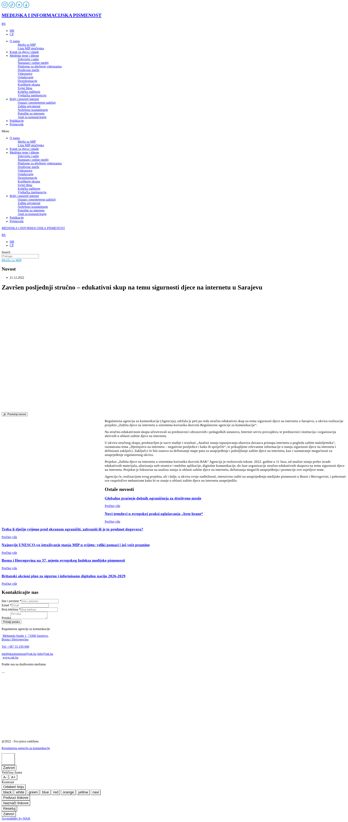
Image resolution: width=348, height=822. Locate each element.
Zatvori (9, 768)
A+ (13, 777)
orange (68, 792)
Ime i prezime (11, 601)
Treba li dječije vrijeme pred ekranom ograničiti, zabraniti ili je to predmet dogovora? (72, 529)
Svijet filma (25, 88)
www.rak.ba (10, 657)
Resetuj (9, 809)
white (20, 792)
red (55, 792)
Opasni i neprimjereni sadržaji (37, 102)
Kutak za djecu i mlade (24, 52)
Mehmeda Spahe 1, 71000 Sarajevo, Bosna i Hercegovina (25, 637)
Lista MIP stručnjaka (31, 48)
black (7, 792)
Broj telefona (11, 609)
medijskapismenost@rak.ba (19, 654)
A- (5, 777)
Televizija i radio (28, 59)
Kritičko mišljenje (29, 91)
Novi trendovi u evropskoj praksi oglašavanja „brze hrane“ (154, 514)
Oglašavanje (25, 77)
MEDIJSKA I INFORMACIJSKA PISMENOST (52, 15)
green (33, 792)
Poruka (6, 618)
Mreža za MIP (27, 44)
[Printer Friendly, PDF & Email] (53, 470)
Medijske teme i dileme (24, 55)
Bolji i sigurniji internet (24, 99)
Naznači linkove (16, 803)
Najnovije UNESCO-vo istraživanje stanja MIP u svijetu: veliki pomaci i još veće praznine (76, 545)
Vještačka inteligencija (32, 95)
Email (6, 605)
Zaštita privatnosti (29, 106)
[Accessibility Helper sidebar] (8, 759)
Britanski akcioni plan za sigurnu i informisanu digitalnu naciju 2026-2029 (63, 576)
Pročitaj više (112, 506)
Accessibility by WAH (16, 818)
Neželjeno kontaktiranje (33, 110)
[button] (174, 131)
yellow (83, 792)
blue (45, 792)
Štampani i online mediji (33, 63)
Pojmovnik (17, 124)
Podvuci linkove (15, 798)
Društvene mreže (28, 70)
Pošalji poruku (11, 621)
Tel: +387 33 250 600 (15, 646)
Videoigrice (25, 73)
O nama (15, 41)
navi (95, 792)
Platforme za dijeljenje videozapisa (40, 66)
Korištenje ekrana (29, 84)
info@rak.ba (45, 654)
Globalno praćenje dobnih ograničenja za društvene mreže (153, 498)
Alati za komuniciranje (32, 117)
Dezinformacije (27, 81)
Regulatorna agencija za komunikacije (26, 748)
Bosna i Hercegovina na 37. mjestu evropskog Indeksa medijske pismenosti (63, 560)
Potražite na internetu (31, 113)
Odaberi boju (13, 787)
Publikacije (17, 120)
